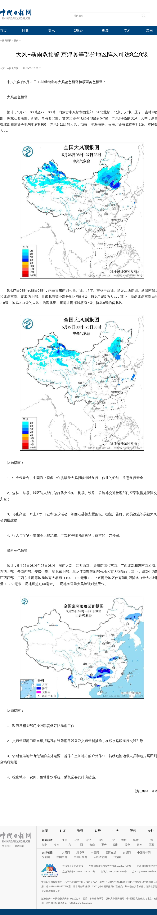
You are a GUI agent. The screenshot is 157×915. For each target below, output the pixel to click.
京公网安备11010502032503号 (78, 871)
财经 (98, 830)
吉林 (124, 840)
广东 (68, 844)
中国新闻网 (80, 857)
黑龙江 (137, 840)
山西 (100, 840)
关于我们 (6, 846)
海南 (92, 844)
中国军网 (61, 857)
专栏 (127, 30)
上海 (150, 840)
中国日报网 (5, 40)
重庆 (104, 844)
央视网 (127, 852)
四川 (116, 844)
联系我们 (19, 846)
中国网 (95, 852)
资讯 (51, 30)
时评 (63, 830)
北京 (64, 840)
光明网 (46, 857)
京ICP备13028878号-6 (144, 871)
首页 (3, 30)
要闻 (16, 40)
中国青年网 (144, 852)
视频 (105, 30)
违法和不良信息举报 (72, 866)
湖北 (44, 844)
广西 (80, 844)
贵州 (127, 844)
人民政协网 (100, 857)
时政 (25, 30)
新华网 (80, 852)
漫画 (149, 30)
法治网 (118, 857)
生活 (115, 830)
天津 (76, 840)
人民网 (66, 852)
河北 (88, 840)
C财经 (78, 30)
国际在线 (110, 852)
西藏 (151, 844)
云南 (139, 844)
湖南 (56, 844)
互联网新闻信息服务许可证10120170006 (110, 866)
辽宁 (112, 840)
